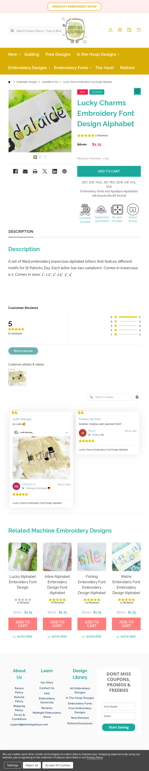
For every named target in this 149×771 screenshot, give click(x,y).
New (12, 54)
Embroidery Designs (27, 67)
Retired (127, 67)
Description (20, 231)
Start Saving (119, 727)
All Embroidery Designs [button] (80, 690)
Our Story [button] (47, 682)
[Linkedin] (55, 171)
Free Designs (58, 54)
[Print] (35, 171)
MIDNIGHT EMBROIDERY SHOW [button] (74, 6)
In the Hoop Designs (96, 54)
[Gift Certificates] (120, 30)
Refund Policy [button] (19, 699)
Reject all (32, 765)
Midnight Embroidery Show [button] (47, 715)
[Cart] (139, 30)
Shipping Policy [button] (19, 708)
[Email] (25, 171)
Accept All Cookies (57, 765)
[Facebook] (15, 171)
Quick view (24, 636)
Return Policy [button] (19, 690)
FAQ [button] (47, 693)
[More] (20, 54)
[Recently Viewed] (129, 30)
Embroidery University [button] (47, 700)
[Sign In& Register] (110, 30)
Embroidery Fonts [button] (80, 703)
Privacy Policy (94, 757)
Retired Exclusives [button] (79, 723)
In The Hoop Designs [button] (80, 698)
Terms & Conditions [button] (19, 717)
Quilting (31, 54)
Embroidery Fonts (71, 67)
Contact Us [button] (46, 688)
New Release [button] (80, 717)
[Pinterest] (64, 171)
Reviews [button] (47, 708)
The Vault (104, 67)
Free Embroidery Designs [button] (80, 710)
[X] (45, 171)
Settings (12, 765)
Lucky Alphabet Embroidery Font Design (23, 582)
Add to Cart (109, 171)
